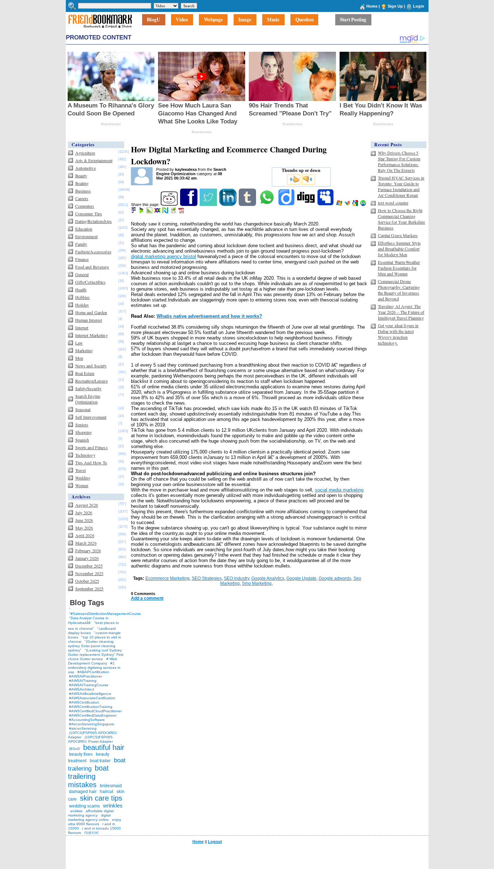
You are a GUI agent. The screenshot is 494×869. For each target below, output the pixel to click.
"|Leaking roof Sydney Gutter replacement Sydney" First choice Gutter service (95, 654)
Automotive (85, 168)
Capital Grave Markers (398, 235)
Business (83, 191)
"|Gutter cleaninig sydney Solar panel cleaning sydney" (91, 646)
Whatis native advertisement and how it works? (209, 316)
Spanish (82, 440)
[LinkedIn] (228, 204)
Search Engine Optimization (88, 399)
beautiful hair (103, 747)
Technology (85, 455)
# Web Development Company (92, 661)
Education (84, 229)
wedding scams (84, 806)
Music (273, 20)
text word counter (393, 203)
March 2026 (86, 543)
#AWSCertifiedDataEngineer (92, 715)
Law (79, 343)
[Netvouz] (165, 212)
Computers (84, 206)
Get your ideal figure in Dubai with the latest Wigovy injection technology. (398, 334)
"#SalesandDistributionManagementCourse (105, 614)
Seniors (82, 424)
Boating (82, 183)
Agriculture (85, 153)
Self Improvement (91, 417)
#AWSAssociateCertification (92, 698)
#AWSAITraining (83, 681)
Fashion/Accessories (93, 251)
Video (182, 20)
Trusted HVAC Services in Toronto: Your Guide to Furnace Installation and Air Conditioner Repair (401, 186)
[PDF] (181, 212)
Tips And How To (91, 462)
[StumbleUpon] (363, 204)
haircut (106, 791)
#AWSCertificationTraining (90, 707)
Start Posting (353, 20)
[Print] (173, 212)
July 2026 (84, 512)
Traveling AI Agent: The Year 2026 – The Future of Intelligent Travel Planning (401, 312)
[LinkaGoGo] (157, 212)
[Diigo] (287, 204)
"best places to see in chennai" (93, 625)
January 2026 (87, 558)
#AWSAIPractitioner (85, 676)
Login (418, 6)
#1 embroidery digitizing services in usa (94, 667)
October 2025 (87, 581)
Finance (82, 259)
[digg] (306, 204)
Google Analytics (267, 578)
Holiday (82, 305)
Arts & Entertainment (93, 160)
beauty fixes (81, 754)
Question (304, 20)
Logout (215, 841)
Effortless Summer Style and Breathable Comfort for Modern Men (399, 248)
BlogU (153, 20)
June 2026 (84, 520)
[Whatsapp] (267, 204)
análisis (75, 811)
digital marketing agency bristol (163, 256)
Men (79, 358)
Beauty (81, 175)
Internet (82, 327)
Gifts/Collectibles (90, 282)
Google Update (301, 578)
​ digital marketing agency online (89, 817)
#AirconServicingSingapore (91, 724)
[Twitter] (209, 204)
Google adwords (335, 578)
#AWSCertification (84, 702)
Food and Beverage (92, 267)
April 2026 (84, 535)
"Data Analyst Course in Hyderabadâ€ (88, 620)
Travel (80, 470)
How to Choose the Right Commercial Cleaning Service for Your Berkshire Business (401, 219)
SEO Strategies (207, 578)
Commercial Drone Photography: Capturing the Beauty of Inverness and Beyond (399, 289)
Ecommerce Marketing (167, 578)
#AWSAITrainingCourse (88, 685)
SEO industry (236, 578)
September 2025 (89, 588)
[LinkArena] (149, 212)
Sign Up (395, 6)
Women (82, 485)
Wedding (83, 478)
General (82, 274)
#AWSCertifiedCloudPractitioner (95, 711)
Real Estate (84, 373)
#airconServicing (83, 728)
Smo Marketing (257, 583)
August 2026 (86, 505)
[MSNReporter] (347, 204)
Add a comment (147, 598)
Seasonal (83, 409)
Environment (86, 236)
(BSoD (74, 749)
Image (244, 20)
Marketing (84, 350)
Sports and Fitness (91, 447)
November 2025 (89, 573)
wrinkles (113, 805)
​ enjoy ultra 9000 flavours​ (94, 822)
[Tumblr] (248, 204)
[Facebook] (189, 204)
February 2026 (88, 550)
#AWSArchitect (81, 689)
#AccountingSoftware (87, 720)
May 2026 (84, 528)
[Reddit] (170, 204)
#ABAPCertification (93, 672)
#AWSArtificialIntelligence (90, 694)
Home (372, 6)
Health (81, 289)
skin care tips (101, 798)
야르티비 (91, 833)
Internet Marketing (91, 335)
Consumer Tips (88, 213)
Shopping (83, 432)
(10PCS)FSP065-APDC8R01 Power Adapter (91, 739)
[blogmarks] (142, 212)
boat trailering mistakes (88, 776)
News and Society (91, 365)
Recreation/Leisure (91, 381)
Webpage (213, 20)
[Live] (339, 204)
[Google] (355, 204)
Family (81, 244)
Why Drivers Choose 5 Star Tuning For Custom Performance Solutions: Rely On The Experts (399, 161)
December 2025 (89, 566)
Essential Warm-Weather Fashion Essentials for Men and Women (399, 268)
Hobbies (82, 297)
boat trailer (100, 760)
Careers (82, 198)
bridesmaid (111, 785)
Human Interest (88, 320)
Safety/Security (88, 388)
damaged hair (83, 791)
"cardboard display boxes (92, 631)
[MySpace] (326, 204)
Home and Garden (91, 312)
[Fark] (134, 212)
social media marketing (339, 490)
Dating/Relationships (93, 221)
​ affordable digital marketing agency (91, 813)
